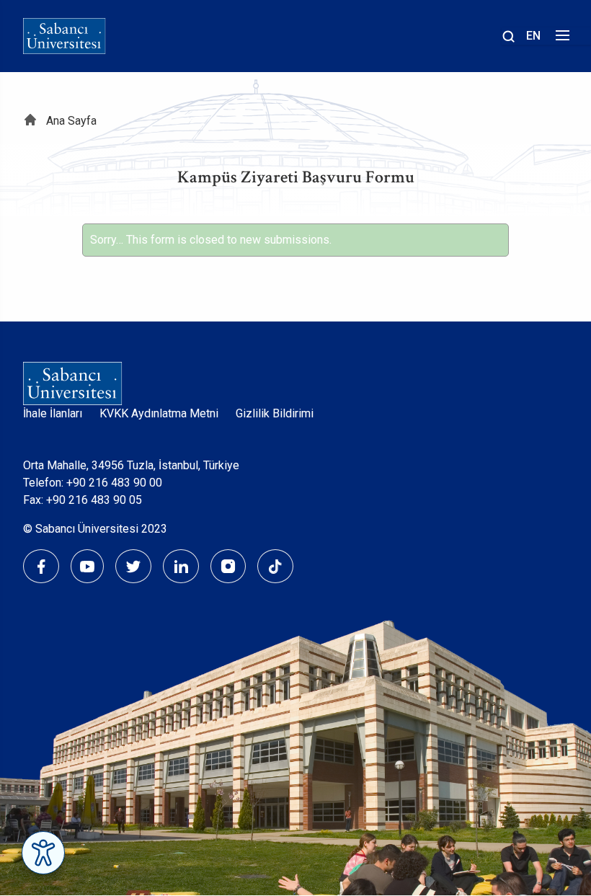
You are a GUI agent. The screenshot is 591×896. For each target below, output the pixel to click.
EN (533, 36)
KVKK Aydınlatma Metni (158, 413)
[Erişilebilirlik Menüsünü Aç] (43, 852)
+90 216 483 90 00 (114, 482)
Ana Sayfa (71, 121)
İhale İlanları (52, 413)
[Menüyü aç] (560, 39)
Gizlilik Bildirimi (275, 413)
